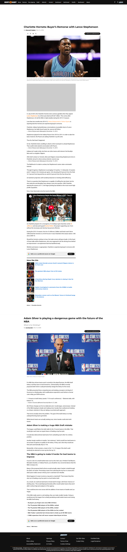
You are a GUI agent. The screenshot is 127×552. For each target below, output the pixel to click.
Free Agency (31, 2)
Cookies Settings (65, 544)
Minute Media (19, 547)
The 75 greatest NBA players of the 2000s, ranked (43, 505)
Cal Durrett (29, 327)
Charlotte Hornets (36, 305)
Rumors (24, 2)
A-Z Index (49, 544)
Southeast (58, 2)
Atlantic (44, 2)
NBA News (34, 526)
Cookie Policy (80, 541)
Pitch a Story (30, 541)
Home (28, 305)
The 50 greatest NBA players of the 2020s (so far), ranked (45, 510)
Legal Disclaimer (96, 541)
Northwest (66, 2)
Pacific (73, 2)
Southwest (81, 2)
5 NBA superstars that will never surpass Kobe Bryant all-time (47, 515)
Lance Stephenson (32, 116)
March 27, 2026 (53, 402)
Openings (49, 538)
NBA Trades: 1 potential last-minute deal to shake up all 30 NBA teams (50, 513)
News (19, 2)
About (88, 2)
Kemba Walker (49, 226)
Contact (62, 538)
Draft (38, 2)
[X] (117, 2)
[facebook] (114, 2)
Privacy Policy (50, 541)
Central (51, 2)
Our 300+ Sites (80, 538)
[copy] (36, 34)
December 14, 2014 (52, 131)
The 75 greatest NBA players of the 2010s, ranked (43, 508)
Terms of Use (64, 541)
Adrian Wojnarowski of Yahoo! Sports (59, 121)
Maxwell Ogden (31, 30)
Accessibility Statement (33, 544)
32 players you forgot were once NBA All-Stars (42, 502)
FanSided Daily (95, 538)
